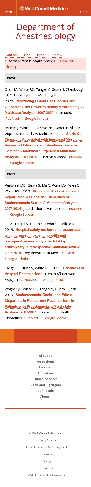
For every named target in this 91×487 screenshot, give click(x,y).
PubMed (12, 118)
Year (56, 55)
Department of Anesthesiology (45, 31)
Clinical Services (45, 379)
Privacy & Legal (47, 440)
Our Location (7, 336)
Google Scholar (36, 118)
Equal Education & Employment (46, 447)
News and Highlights (45, 385)
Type (40, 55)
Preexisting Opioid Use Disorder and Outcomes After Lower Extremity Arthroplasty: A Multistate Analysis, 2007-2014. (44, 107)
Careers (47, 454)
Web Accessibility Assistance (47, 475)
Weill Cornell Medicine (45, 416)
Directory (47, 468)
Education (45, 373)
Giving (47, 461)
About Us (45, 356)
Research (45, 367)
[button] (83, 8)
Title (27, 55)
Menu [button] (8, 12)
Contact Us (84, 336)
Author (12, 55)
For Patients (45, 362)
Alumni (45, 396)
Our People (45, 391)
